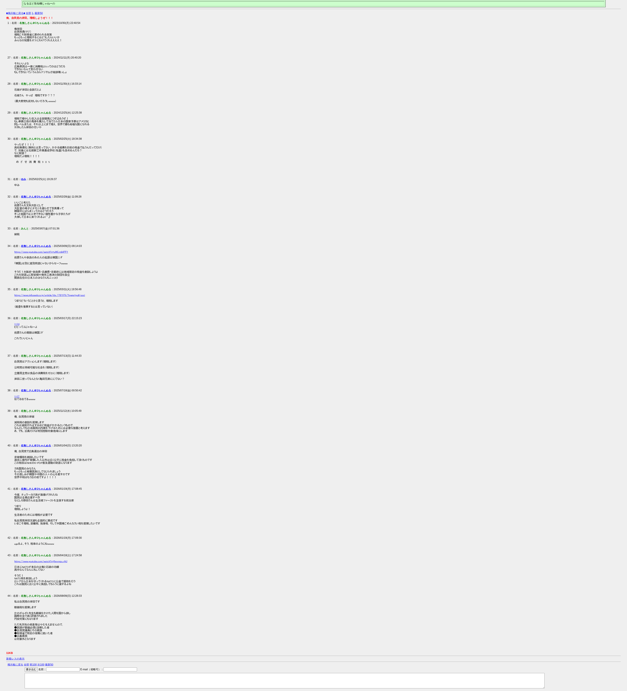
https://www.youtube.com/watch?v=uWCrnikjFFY (41, 251)
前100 (33, 664)
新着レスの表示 (15, 658)
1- (33, 13)
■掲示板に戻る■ (15, 13)
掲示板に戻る (15, 664)
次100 (40, 664)
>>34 (17, 324)
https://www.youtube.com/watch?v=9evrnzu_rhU (40, 561)
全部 (28, 13)
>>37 (17, 396)
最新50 (39, 13)
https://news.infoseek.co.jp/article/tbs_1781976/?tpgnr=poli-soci (49, 295)
